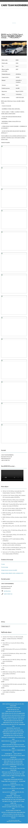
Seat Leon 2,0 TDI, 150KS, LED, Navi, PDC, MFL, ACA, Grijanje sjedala (13, 793)
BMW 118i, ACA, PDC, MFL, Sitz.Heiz (13, 711)
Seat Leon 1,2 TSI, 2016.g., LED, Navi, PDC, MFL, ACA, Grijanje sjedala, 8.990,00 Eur (14, 552)
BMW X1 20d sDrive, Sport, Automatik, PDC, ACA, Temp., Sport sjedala (13, 741)
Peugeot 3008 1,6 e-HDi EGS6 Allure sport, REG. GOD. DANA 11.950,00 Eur (14, 691)
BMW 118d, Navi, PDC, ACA (13, 709)
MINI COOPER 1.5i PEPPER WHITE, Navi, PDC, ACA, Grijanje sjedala (13, 765)
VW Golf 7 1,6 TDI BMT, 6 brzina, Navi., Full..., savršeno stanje (13, 807)
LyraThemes (18, 821)
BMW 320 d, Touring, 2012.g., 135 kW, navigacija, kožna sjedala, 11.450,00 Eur (14, 672)
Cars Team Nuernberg (7, 5)
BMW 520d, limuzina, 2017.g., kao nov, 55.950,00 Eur (15, 649)
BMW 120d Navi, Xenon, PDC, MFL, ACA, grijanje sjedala (13, 713)
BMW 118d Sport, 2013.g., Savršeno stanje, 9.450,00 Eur (15, 518)
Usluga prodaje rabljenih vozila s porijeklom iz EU (12, 573)
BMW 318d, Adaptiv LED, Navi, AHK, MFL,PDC (13, 720)
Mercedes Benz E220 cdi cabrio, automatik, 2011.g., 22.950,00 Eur (14, 685)
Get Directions (7, 591)
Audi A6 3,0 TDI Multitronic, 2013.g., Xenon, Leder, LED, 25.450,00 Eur (14, 654)
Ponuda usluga (4, 567)
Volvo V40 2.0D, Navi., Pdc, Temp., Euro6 (13, 797)
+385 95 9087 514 (8, 594)
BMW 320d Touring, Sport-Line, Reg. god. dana (13, 729)
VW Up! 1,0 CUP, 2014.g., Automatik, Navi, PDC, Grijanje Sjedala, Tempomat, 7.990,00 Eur (14, 492)
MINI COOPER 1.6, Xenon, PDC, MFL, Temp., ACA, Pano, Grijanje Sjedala (13, 769)
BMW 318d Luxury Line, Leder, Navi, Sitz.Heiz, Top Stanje (13, 715)
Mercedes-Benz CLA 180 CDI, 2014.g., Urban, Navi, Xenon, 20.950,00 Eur (14, 660)
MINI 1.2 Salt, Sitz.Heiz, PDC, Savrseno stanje (13, 761)
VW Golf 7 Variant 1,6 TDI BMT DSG (13, 810)
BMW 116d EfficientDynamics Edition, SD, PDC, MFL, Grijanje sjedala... (13, 704)
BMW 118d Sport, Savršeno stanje (13, 707)
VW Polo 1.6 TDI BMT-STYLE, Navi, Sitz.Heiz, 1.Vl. (13, 814)
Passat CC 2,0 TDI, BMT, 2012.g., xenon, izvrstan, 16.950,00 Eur (14, 678)
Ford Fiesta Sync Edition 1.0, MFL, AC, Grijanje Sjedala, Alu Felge (13, 750)
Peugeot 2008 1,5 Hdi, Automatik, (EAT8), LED (13, 779)
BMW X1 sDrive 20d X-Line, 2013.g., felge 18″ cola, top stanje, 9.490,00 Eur (14, 522)
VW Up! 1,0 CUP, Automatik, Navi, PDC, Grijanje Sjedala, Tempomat (13, 816)
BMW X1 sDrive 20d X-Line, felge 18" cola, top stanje (13, 744)
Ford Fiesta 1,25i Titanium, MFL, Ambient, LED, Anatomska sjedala (13, 747)
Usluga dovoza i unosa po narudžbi (9, 570)
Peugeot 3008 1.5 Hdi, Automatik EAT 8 (9, 781)
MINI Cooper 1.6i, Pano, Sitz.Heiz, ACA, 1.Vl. (11, 772)
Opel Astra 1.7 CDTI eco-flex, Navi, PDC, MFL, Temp (13, 773)
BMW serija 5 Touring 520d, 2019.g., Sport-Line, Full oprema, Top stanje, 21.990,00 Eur (14, 505)
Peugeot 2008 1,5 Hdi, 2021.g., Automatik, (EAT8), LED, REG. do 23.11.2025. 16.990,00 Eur (14, 544)
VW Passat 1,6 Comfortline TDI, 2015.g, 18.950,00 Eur (14, 666)
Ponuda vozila (13, 783)
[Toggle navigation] (25, 5)
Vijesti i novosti (17, 795)
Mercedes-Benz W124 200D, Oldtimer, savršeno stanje (13, 759)
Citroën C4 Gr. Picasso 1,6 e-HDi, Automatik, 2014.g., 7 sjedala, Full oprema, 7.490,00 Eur (13, 637)
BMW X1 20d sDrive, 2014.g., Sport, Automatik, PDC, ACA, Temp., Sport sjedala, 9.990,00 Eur (13, 500)
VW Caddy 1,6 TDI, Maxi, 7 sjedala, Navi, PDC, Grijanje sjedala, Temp (13, 802)
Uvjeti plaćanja (9, 795)
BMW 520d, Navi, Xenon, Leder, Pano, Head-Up (13, 735)
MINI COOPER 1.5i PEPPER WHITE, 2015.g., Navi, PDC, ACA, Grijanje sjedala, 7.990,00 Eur (14, 548)
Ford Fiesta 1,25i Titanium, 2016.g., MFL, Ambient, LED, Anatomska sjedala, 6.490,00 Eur (14, 496)
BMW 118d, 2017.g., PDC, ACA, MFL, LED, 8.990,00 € (14, 526)
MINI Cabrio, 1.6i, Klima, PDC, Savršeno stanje (13, 762)
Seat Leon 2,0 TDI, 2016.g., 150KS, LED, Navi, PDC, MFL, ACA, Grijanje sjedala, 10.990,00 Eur (14, 509)
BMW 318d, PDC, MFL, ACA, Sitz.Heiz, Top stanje (13, 722)
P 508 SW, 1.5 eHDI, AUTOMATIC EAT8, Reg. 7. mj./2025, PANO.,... (13, 776)
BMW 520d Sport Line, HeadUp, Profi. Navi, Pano (13, 733)
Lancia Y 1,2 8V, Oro (18, 753)
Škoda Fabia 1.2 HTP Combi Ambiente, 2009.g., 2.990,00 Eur (13, 539)
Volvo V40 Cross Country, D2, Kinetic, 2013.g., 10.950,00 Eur (13, 643)
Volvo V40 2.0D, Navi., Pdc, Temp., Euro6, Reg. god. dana (13, 799)
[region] (14, 48)
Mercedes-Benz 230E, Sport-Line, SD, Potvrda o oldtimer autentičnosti (13, 756)
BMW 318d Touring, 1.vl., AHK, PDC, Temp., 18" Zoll (13, 718)
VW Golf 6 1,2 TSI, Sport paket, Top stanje (13, 805)
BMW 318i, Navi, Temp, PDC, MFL (13, 728)
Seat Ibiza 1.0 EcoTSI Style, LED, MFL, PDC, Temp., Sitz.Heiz (13, 785)
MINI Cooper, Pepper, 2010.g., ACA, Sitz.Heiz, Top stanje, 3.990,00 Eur (14, 535)
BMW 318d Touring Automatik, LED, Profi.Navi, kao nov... (13, 717)
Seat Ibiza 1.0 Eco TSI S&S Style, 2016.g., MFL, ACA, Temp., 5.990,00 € (15, 531)
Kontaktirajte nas (8, 753)
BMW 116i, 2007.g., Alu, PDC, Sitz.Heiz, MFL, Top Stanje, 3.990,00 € (14, 513)
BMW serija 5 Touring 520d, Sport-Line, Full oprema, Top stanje (13, 738)
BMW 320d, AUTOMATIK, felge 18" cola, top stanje (13, 731)
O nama (3, 564)
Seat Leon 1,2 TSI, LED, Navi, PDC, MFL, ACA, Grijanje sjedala (13, 789)
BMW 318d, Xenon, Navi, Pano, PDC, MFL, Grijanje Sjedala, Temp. (13, 725)
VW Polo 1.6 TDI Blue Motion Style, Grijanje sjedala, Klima (13, 812)
